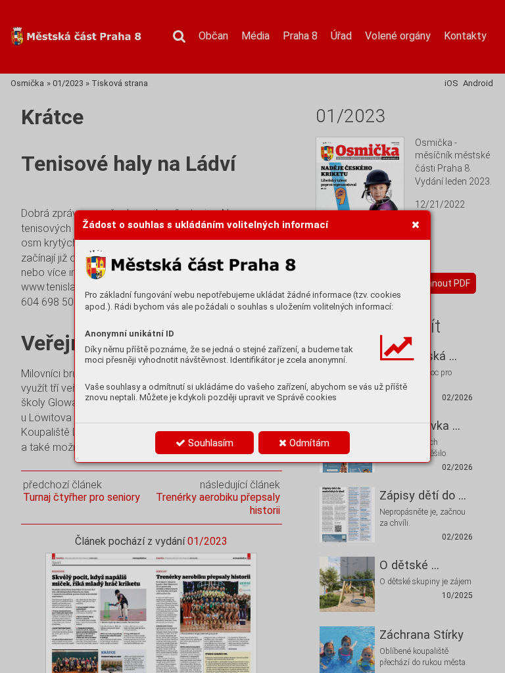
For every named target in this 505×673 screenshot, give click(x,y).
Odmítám (308, 443)
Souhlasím (209, 443)
